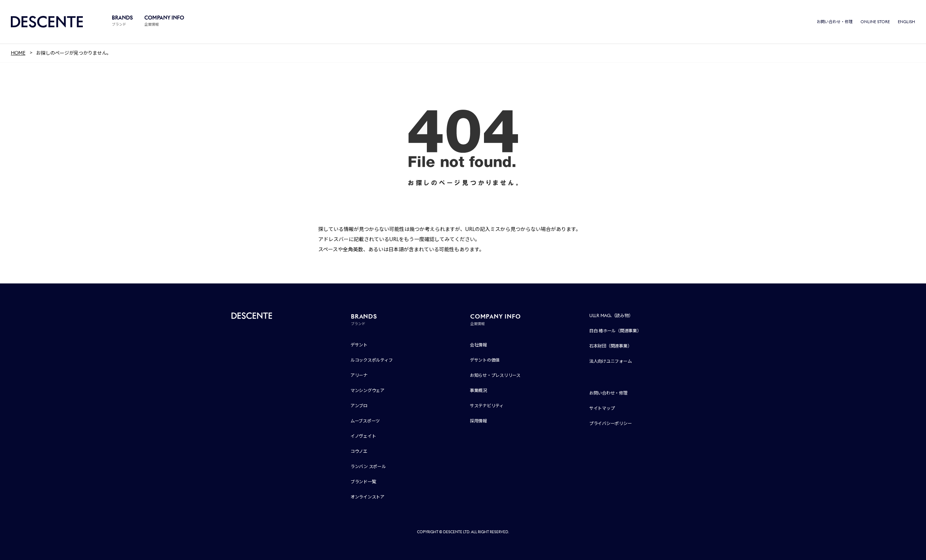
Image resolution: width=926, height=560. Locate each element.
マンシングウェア (368, 390)
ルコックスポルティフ (372, 360)
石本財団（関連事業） (610, 346)
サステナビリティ (487, 405)
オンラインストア (368, 497)
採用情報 (478, 421)
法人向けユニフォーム (610, 361)
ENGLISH (906, 21)
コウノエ (359, 451)
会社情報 (478, 345)
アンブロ (359, 405)
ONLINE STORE (875, 21)
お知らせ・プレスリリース (495, 375)
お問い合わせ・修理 (835, 21)
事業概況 (478, 390)
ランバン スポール (368, 466)
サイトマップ (602, 408)
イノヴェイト (363, 436)
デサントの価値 (485, 360)
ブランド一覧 (363, 481)
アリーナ (359, 375)
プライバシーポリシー (610, 423)
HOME (18, 53)
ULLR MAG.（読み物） (611, 315)
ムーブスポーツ (365, 421)
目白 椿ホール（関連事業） (615, 330)
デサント (359, 345)
